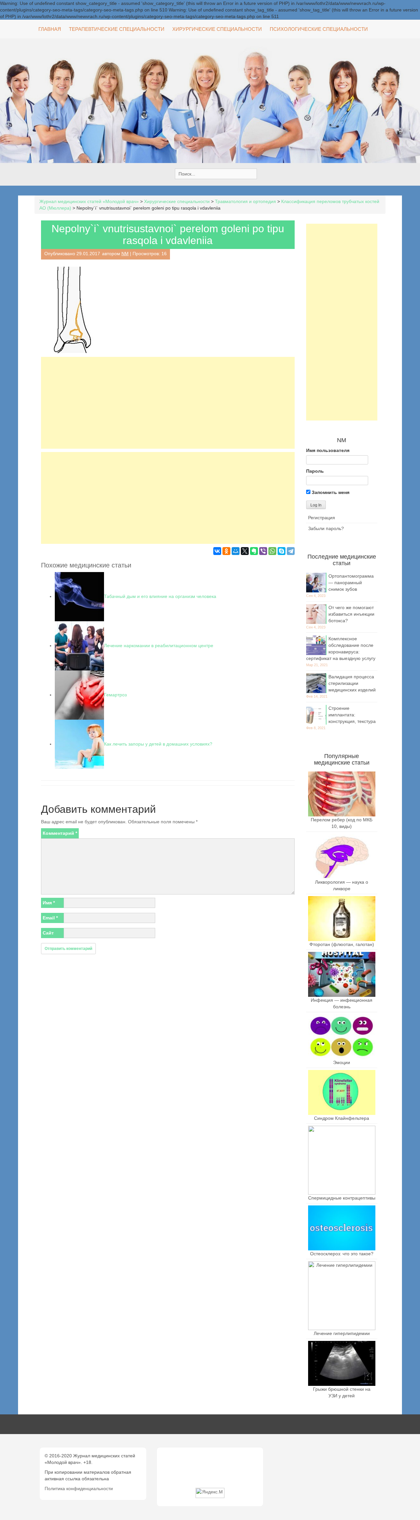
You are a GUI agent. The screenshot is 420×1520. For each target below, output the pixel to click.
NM (125, 253)
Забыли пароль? (326, 528)
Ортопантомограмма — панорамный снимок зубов (351, 582)
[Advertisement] (168, 403)
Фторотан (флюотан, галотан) (341, 944)
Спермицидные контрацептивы (341, 1198)
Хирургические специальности (217, 29)
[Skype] (281, 551)
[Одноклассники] (226, 551)
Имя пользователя (327, 450)
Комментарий (60, 833)
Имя (49, 902)
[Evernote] (254, 551)
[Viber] (263, 551)
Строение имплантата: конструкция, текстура (352, 715)
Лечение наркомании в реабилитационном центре (158, 645)
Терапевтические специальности (116, 29)
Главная (49, 29)
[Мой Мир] (236, 551)
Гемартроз (115, 694)
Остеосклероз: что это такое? (341, 1253)
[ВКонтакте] (217, 551)
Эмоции (341, 1062)
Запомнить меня (329, 492)
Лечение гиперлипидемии (342, 1333)
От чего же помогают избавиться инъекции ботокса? (351, 614)
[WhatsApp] (272, 551)
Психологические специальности (319, 29)
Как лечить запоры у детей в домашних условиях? (158, 744)
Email (50, 917)
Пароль (315, 471)
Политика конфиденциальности (79, 1488)
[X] (245, 551)
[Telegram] (291, 551)
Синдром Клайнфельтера (341, 1118)
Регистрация (321, 517)
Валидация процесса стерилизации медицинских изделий (352, 683)
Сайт (48, 932)
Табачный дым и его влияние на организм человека (160, 596)
